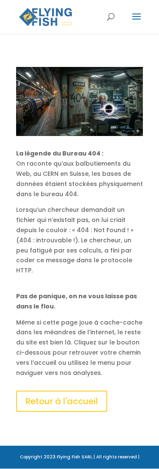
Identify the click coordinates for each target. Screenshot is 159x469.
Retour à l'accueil (61, 401)
